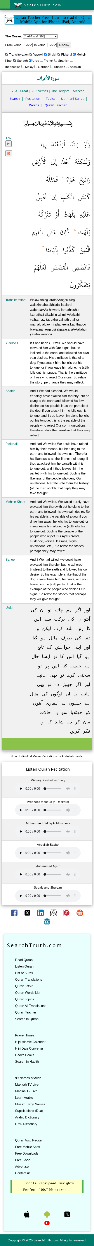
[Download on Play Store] (47, 1214)
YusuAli (38, 54)
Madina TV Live (26, 1091)
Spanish (63, 60)
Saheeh (22, 60)
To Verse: (39, 45)
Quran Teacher (56, 105)
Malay (29, 66)
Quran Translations (28, 979)
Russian (59, 66)
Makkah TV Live (26, 1084)
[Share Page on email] (54, 912)
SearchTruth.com (42, 5)
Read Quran (24, 960)
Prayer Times (24, 1035)
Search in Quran (26, 1019)
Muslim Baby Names (30, 1104)
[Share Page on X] (28, 912)
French (49, 60)
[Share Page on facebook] (15, 912)
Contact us (23, 1173)
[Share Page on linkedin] (41, 912)
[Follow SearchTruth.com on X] (67, 1214)
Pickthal (66, 54)
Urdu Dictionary (26, 1124)
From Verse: (13, 45)
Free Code (22, 1160)
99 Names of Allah (28, 1078)
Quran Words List (27, 992)
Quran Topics (24, 999)
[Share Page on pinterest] (67, 912)
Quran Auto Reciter (28, 1140)
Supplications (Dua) (29, 1111)
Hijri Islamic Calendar (30, 1042)
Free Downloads (26, 1153)
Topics (50, 98)
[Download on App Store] (27, 1214)
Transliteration (19, 54)
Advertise (22, 1166)
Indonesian (13, 66)
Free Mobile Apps (27, 1147)
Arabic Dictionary (27, 1117)
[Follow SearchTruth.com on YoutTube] (47, 1223)
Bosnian (75, 66)
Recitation (32, 98)
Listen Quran (24, 966)
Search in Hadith (27, 1061)
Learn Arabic (24, 1097)
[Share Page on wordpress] (47, 921)
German (43, 66)
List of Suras (24, 973)
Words (34, 105)
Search (15, 98)
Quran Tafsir (24, 986)
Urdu (35, 60)
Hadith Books (24, 1055)
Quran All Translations (30, 1006)
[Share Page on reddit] (79, 912)
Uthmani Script (72, 98)
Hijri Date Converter (29, 1048)
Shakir (52, 54)
